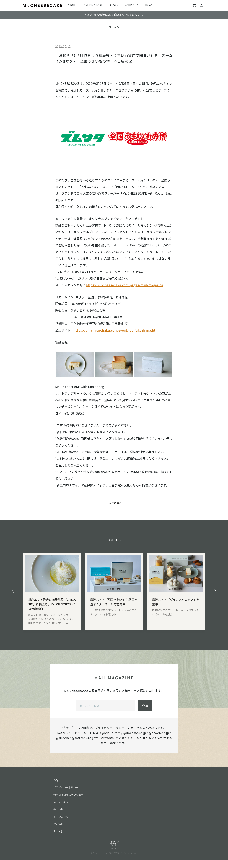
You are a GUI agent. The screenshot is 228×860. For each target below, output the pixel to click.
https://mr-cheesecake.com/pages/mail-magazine (124, 285)
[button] (12, 591)
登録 (145, 705)
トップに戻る (114, 503)
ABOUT (72, 5)
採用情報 (58, 809)
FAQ (55, 780)
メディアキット (62, 802)
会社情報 (58, 824)
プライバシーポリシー (109, 727)
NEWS (149, 5)
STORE (114, 5)
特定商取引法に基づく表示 (68, 794)
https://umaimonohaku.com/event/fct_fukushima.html (116, 330)
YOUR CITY (132, 5)
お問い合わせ (60, 816)
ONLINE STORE (93, 5)
